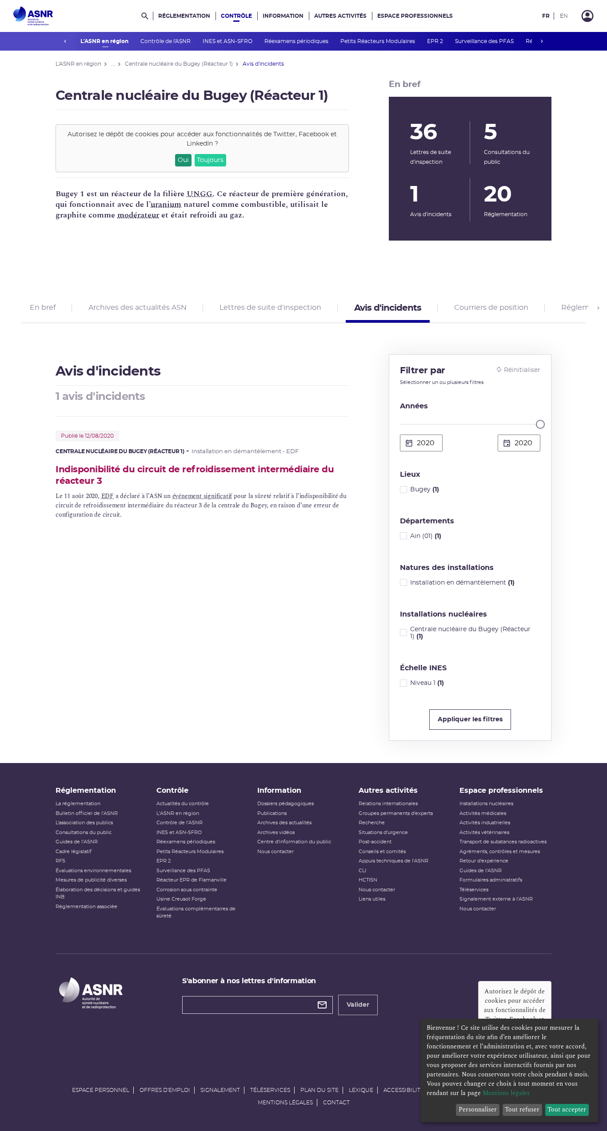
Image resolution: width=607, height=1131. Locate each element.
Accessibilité (403, 1090)
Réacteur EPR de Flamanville (191, 880)
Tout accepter (566, 1109)
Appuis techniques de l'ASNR (393, 860)
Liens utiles (372, 899)
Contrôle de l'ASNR (166, 41)
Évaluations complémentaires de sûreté (196, 912)
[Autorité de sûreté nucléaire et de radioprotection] (33, 16)
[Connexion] (587, 16)
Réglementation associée (86, 906)
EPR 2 (435, 41)
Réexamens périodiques (297, 41)
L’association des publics (84, 822)
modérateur (138, 215)
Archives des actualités (284, 822)
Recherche (372, 822)
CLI (362, 870)
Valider (358, 1005)
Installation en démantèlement (462, 583)
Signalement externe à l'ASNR (496, 899)
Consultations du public (84, 832)
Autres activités (340, 16)
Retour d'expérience (483, 860)
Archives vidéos (276, 832)
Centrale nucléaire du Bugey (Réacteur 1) (470, 633)
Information (283, 16)
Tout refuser (522, 1109)
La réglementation (78, 803)
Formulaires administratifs (490, 880)
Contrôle (236, 16)
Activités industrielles (484, 822)
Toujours (210, 160)
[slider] (540, 424)
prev (65, 41)
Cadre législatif (74, 851)
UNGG (199, 194)
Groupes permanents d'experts (396, 813)
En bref (43, 307)
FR (546, 16)
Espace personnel (100, 1090)
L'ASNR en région (105, 41)
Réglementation (184, 16)
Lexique (361, 1090)
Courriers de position (491, 307)
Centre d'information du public (294, 841)
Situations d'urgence (383, 832)
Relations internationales (388, 803)
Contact (336, 1102)
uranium (166, 204)
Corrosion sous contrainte (186, 889)
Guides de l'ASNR (77, 841)
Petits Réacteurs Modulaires (378, 41)
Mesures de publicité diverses (91, 880)
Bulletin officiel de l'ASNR (87, 813)
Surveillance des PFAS (485, 41)
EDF (107, 496)
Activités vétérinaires (484, 832)
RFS (60, 860)
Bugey (424, 489)
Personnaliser (478, 1109)
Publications (272, 813)
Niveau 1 (427, 683)
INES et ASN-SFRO (228, 41)
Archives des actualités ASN (137, 307)
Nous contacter (275, 851)
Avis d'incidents (387, 308)
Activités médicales (482, 813)
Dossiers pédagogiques (285, 803)
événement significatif (202, 496)
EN (564, 16)
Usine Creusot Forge (181, 899)
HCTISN (368, 880)
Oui (183, 160)
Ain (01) (425, 536)
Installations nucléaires (486, 803)
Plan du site (319, 1090)
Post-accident (375, 841)
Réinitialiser (522, 370)
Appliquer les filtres (470, 719)
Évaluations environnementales (93, 870)
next (541, 41)
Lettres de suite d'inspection (270, 307)
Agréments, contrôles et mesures (499, 851)
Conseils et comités (382, 851)
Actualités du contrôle (182, 803)
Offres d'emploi (165, 1090)
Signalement (220, 1090)
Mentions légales (285, 1102)
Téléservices (473, 889)
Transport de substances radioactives (503, 841)
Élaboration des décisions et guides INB (98, 893)
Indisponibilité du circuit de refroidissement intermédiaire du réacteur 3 (195, 475)
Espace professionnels (415, 16)
